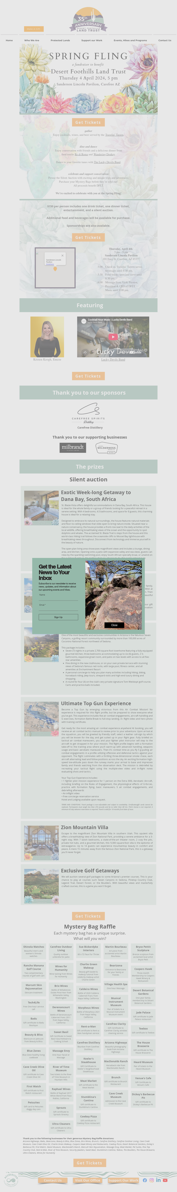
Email (41, 605)
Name (42, 595)
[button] (114, 625)
